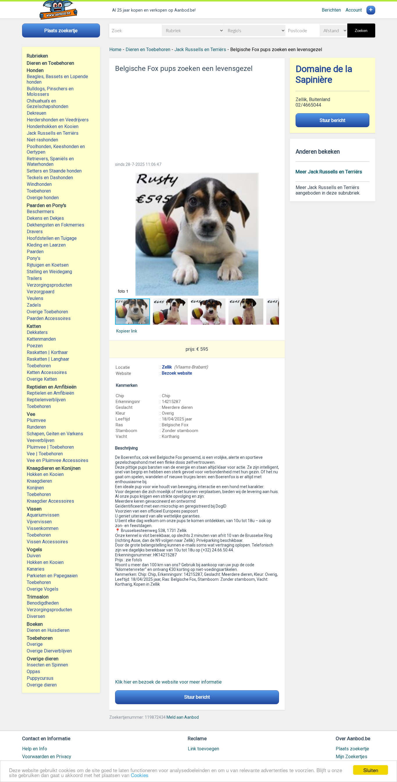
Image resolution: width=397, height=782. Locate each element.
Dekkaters (37, 332)
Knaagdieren (39, 481)
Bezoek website (177, 373)
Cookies (140, 775)
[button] (197, 234)
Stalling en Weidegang (49, 271)
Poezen (35, 345)
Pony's (33, 258)
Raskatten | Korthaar (47, 352)
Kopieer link (126, 331)
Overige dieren (42, 685)
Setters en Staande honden (54, 171)
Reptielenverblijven (46, 399)
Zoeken (361, 30)
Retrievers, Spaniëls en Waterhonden (50, 161)
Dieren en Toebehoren (148, 49)
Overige (35, 644)
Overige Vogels (42, 589)
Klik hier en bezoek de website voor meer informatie (168, 682)
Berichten (331, 10)
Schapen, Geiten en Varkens (55, 433)
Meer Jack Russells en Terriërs (329, 172)
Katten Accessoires (47, 372)
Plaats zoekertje (352, 749)
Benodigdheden (43, 603)
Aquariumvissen (43, 515)
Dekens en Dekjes (45, 218)
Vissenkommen (42, 528)
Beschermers (40, 211)
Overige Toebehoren (47, 311)
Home (115, 49)
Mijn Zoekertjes (351, 756)
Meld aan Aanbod (183, 717)
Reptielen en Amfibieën (50, 393)
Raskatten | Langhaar (48, 359)
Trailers (34, 278)
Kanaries (35, 569)
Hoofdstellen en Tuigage (52, 238)
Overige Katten (42, 379)
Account (354, 10)
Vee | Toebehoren (45, 453)
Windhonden (39, 184)
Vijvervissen (39, 521)
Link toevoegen (203, 749)
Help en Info (34, 749)
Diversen (36, 616)
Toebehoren (39, 191)
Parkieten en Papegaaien (52, 575)
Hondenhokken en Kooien (52, 126)
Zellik (167, 367)
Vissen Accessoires (47, 541)
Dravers (35, 231)
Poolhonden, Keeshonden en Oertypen (56, 149)
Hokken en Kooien (45, 474)
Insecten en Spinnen (47, 665)
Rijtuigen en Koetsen (48, 265)
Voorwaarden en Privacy (46, 756)
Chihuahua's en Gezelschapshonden (47, 103)
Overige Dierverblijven (49, 651)
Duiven (34, 555)
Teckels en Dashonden (50, 177)
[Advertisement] (197, 115)
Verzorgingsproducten (49, 285)
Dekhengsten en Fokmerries (55, 225)
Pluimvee (36, 420)
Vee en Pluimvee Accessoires (57, 460)
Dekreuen (36, 113)
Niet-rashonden (42, 140)
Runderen (36, 427)
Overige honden (43, 197)
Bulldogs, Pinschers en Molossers (50, 91)
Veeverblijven (40, 440)
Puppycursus (40, 678)
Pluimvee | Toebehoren (50, 447)
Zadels (34, 305)
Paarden (35, 251)
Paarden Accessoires (49, 318)
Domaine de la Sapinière (324, 74)
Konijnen (35, 487)
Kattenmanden (41, 339)
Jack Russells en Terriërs (52, 133)
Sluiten (370, 770)
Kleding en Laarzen (46, 245)
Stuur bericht (197, 697)
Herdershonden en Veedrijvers (58, 120)
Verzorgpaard (40, 291)
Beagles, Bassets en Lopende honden (57, 79)
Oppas (33, 671)
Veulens (35, 298)
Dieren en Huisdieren (48, 630)
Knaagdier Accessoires (50, 501)
